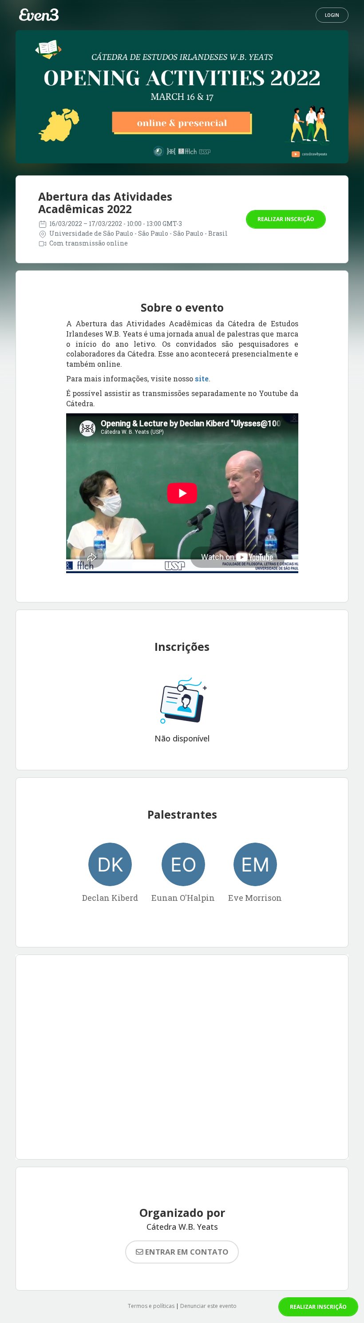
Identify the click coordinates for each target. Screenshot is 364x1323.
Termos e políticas (151, 1306)
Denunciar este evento (208, 1306)
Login (332, 15)
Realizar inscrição (285, 219)
